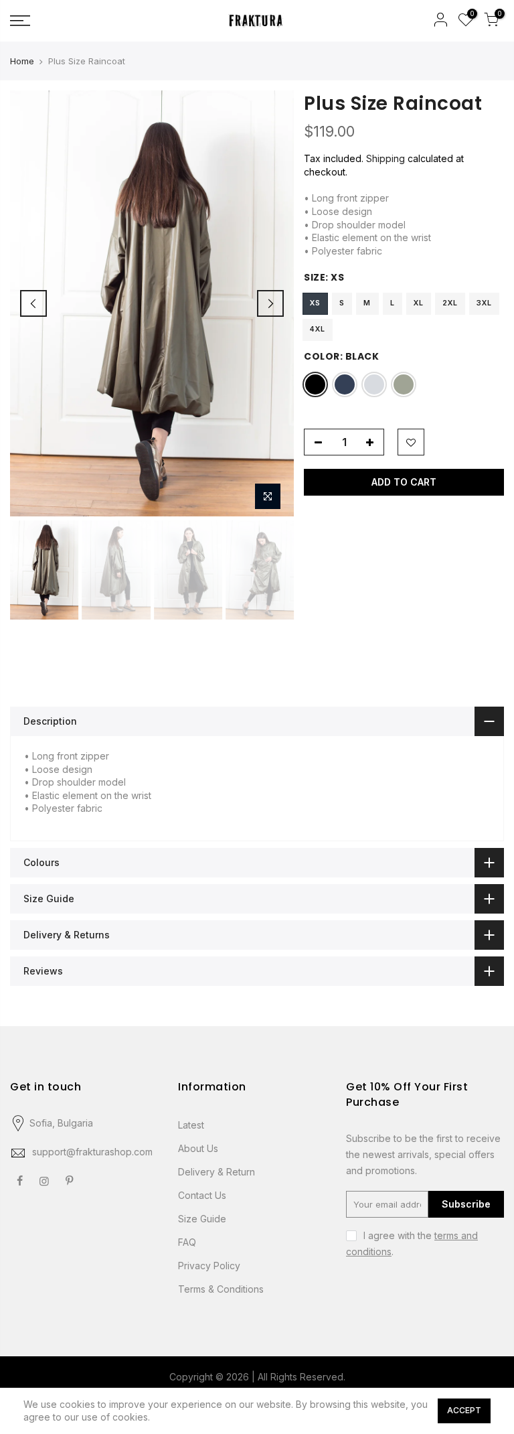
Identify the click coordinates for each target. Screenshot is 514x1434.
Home (22, 61)
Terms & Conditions (221, 1289)
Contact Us (202, 1195)
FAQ (187, 1242)
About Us (198, 1148)
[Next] (270, 303)
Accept (464, 1410)
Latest (191, 1125)
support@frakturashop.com (92, 1151)
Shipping (385, 158)
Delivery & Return (216, 1171)
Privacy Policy (209, 1265)
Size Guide (202, 1218)
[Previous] (33, 303)
